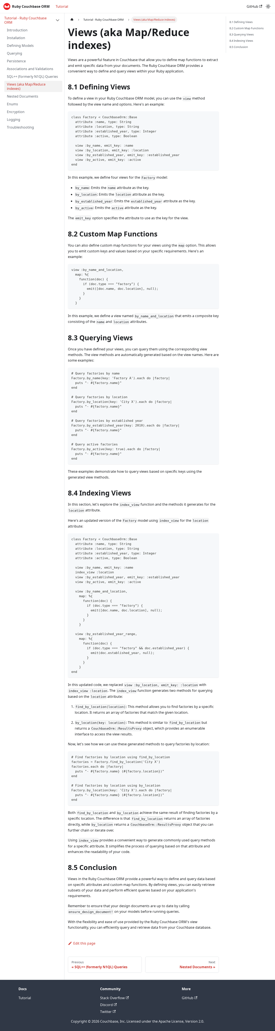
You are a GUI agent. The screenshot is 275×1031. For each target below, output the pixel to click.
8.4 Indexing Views (241, 41)
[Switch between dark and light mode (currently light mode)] (268, 6)
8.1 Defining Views (241, 22)
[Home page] (72, 19)
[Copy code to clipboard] (213, 116)
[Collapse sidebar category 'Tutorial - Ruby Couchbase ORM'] (57, 20)
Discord (106, 1004)
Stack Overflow (112, 998)
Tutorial (62, 6)
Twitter (106, 1011)
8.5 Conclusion (238, 47)
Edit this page (84, 943)
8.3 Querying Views (241, 34)
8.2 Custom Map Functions (246, 28)
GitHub (252, 6)
